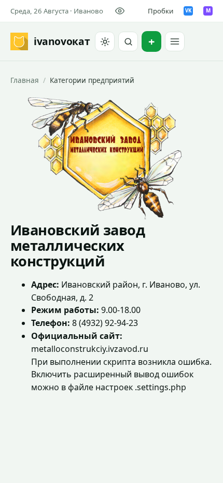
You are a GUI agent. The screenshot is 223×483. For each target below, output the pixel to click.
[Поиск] (128, 41)
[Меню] (175, 41)
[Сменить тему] (105, 41)
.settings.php (160, 387)
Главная (24, 80)
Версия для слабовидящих (122, 11)
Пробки (160, 11)
